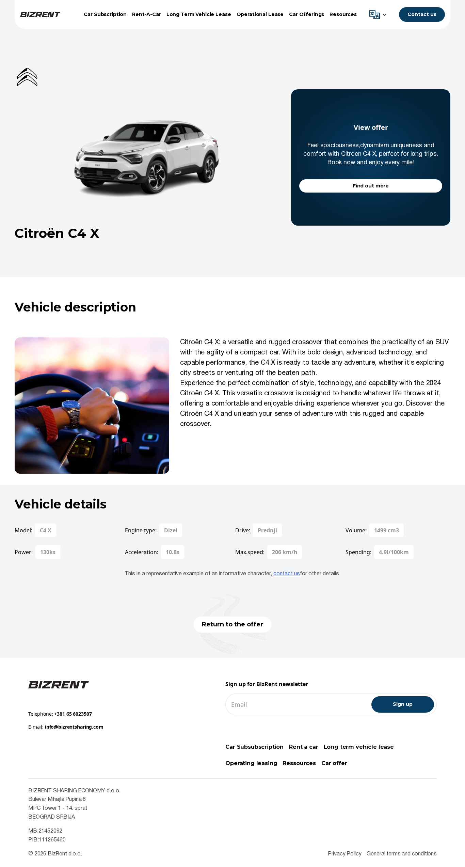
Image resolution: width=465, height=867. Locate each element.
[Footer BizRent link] (58, 684)
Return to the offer (232, 624)
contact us (286, 574)
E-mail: (65, 727)
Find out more (371, 186)
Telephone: (60, 714)
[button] (380, 14)
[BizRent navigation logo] (40, 14)
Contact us (421, 14)
